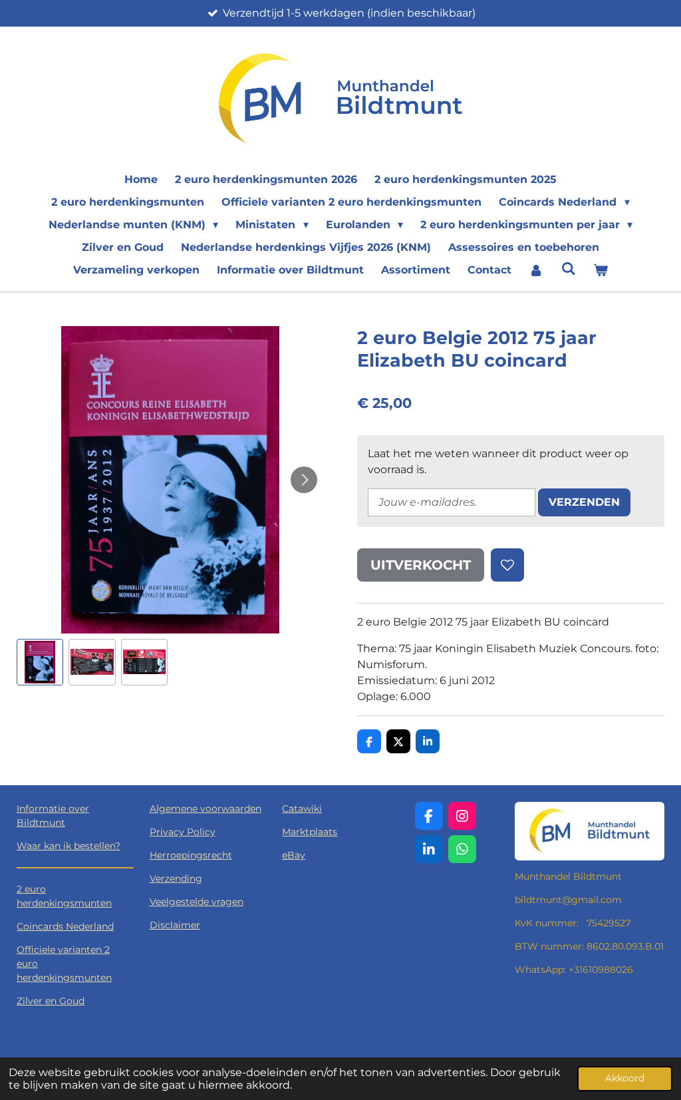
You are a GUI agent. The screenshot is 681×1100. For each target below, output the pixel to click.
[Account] (536, 270)
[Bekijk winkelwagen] (600, 270)
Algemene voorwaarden (205, 809)
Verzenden (584, 502)
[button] (40, 662)
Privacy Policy (182, 832)
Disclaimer (175, 925)
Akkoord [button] (624, 1078)
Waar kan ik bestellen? (68, 846)
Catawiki (302, 809)
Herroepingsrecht (191, 855)
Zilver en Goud (50, 1001)
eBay (293, 855)
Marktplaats (309, 832)
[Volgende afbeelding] (304, 479)
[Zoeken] (568, 268)
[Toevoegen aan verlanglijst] (507, 565)
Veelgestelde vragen (196, 902)
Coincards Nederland (65, 926)
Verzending (176, 878)
